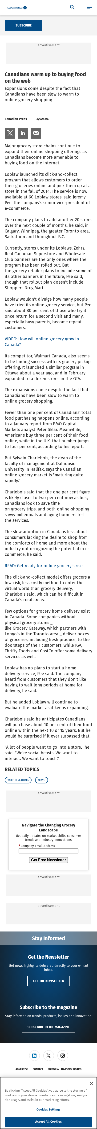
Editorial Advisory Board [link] (64, 1069)
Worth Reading (18, 780)
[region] (48, 1103)
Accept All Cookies (48, 1121)
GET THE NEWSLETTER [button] (48, 981)
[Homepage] (17, 8)
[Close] (91, 1083)
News (41, 780)
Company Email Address (37, 846)
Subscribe (24, 25)
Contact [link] (38, 1069)
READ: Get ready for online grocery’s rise (44, 565)
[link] (10, 133)
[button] (90, 8)
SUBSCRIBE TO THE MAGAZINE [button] (48, 1027)
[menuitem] (10, 133)
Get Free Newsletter (48, 860)
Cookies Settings (48, 1109)
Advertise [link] (22, 1069)
